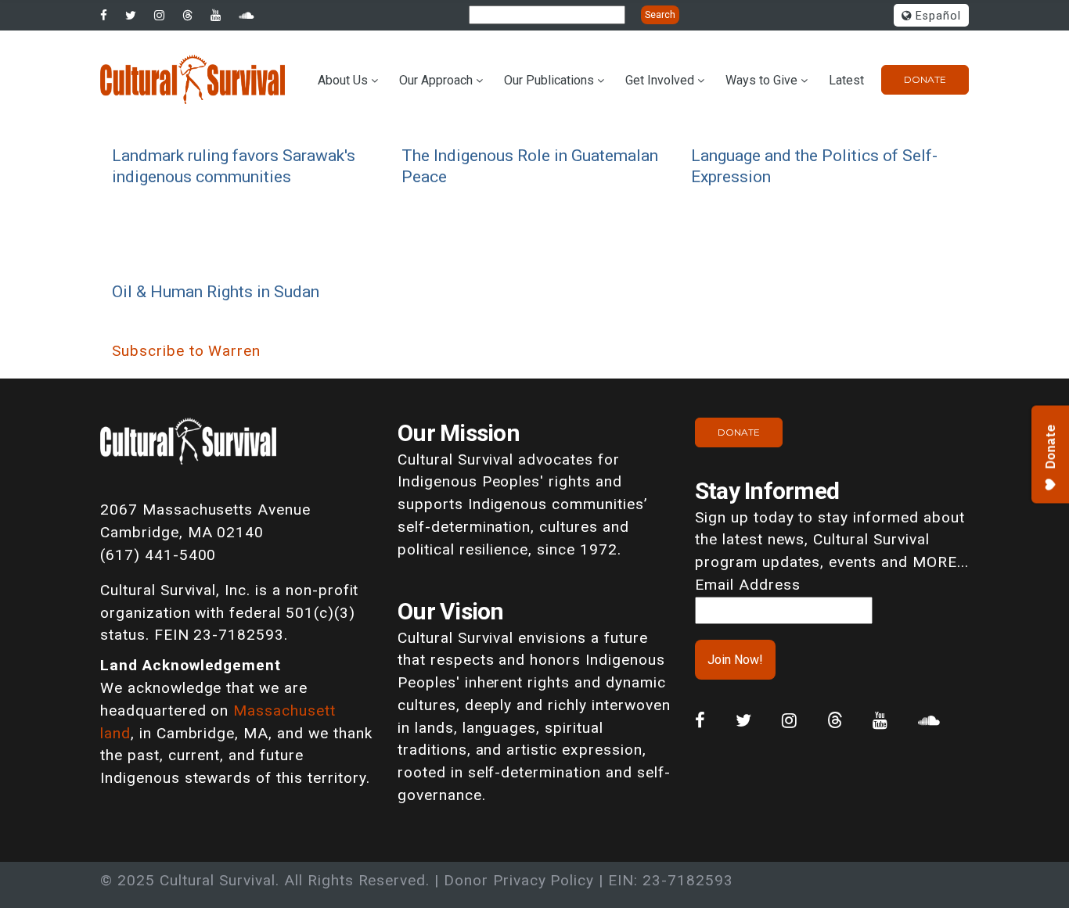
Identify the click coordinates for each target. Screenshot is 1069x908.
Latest (846, 80)
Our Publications (549, 80)
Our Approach (436, 80)
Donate (925, 79)
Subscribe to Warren (186, 351)
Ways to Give (761, 80)
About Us (343, 80)
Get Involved (659, 80)
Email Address (747, 585)
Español (936, 16)
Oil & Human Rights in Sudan (215, 291)
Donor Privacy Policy (519, 880)
